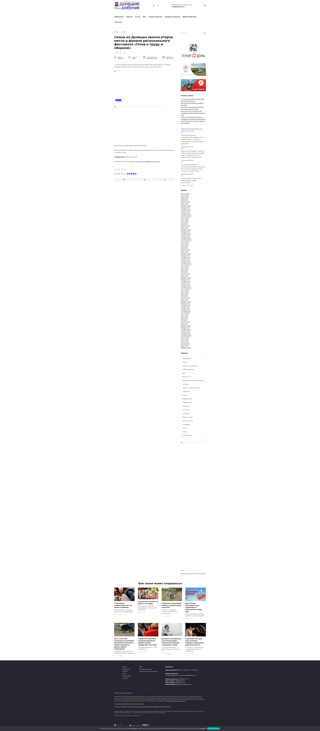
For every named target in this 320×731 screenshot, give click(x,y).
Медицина (186, 391)
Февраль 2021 (185, 326)
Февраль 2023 (186, 278)
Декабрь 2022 (186, 282)
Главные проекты (188, 369)
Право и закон (187, 417)
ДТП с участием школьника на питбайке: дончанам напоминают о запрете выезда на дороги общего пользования (124, 644)
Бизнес (185, 362)
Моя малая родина (145, 669)
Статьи (137, 17)
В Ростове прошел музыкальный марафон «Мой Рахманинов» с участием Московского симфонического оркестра (193, 139)
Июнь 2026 (184, 198)
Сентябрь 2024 (186, 240)
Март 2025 (184, 228)
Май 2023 (184, 272)
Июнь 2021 (184, 318)
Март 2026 (184, 204)
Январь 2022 (185, 304)
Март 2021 (184, 324)
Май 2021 (184, 320)
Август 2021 (185, 314)
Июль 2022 (184, 292)
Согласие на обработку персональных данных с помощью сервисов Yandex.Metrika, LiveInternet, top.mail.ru (142, 706)
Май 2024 (184, 248)
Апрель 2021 (185, 322)
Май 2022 (184, 296)
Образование (187, 399)
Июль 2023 (184, 268)
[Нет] (318, 728)
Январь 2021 (185, 328)
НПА (144, 17)
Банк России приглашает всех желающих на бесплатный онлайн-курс (193, 113)
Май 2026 (184, 200)
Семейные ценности (172, 17)
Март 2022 (184, 300)
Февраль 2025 (186, 230)
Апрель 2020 (185, 344)
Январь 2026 (185, 208)
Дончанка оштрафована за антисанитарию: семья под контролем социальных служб (171, 642)
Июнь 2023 (185, 270)
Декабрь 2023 (186, 258)
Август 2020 (185, 338)
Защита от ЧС (187, 377)
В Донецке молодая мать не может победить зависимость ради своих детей (194, 642)
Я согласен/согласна (213, 728)
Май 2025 (184, 224)
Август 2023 (185, 266)
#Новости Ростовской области (191, 129)
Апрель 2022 (185, 298)
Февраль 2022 (186, 302)
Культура (185, 384)
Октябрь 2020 (186, 334)
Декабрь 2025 (186, 210)
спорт (124, 169)
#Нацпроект (119, 17)
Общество (186, 406)
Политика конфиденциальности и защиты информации (129, 703)
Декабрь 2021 (185, 306)
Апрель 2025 (185, 226)
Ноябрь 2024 (185, 236)
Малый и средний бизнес (191, 388)
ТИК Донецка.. (187, 435)
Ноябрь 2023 (185, 260)
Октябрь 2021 (185, 310)
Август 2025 (185, 218)
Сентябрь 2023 (186, 264)
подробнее (134, 728)
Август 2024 (185, 242)
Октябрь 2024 (186, 238)
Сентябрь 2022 (186, 288)
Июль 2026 (184, 196)
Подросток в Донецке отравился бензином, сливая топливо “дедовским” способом (147, 642)
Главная (124, 667)
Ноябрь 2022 (185, 284)
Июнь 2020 (185, 342)
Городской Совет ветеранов (148, 671)
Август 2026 (185, 194)
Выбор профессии (189, 17)
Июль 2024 (184, 244)
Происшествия (188, 421)
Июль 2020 (185, 340)
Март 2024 (184, 252)
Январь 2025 (185, 232)
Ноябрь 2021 (185, 308)
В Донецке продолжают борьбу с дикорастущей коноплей (172, 605)
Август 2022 (185, 290)
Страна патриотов (155, 17)
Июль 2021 (184, 316)
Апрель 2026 (185, 202)
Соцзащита (186, 424)
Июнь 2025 (184, 222)
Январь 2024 (185, 256)
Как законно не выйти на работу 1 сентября (148, 602)
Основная (186, 410)
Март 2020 (184, 346)
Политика (186, 413)
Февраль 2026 (186, 206)
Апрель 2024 (185, 250)
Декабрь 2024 (186, 234)
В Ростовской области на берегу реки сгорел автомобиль (191, 180)
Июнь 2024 (185, 246)
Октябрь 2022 (186, 286)
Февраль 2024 (186, 254)
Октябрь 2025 (185, 214)
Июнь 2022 (185, 294)
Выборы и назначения (190, 366)
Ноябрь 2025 (185, 212)
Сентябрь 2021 (186, 312)
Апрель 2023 (185, 274)
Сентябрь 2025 (186, 216)
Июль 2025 (184, 220)
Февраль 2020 (186, 348)
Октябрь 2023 (186, 262)
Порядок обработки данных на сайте (175, 701)
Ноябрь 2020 (185, 332)
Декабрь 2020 (186, 330)
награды (117, 169)
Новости (129, 17)
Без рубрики (187, 358)
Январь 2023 (185, 280)
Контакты (118, 22)
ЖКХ (184, 373)
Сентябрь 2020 (186, 336)
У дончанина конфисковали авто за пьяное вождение (123, 605)
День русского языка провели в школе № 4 (145, 161)
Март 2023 (184, 276)
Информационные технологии (193, 380)
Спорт (118, 100)
